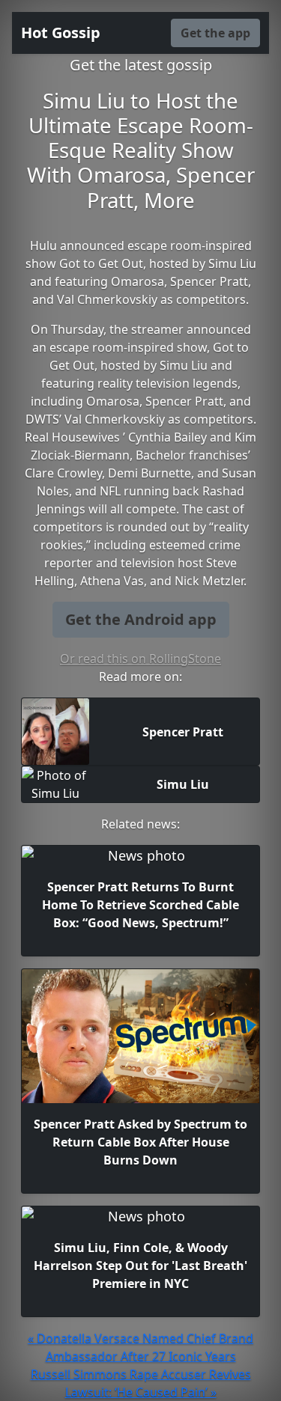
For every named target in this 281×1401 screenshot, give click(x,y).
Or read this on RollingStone (140, 658)
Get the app (215, 33)
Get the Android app (141, 619)
